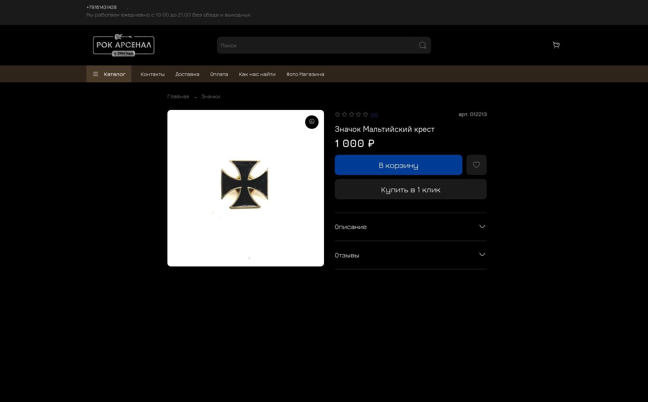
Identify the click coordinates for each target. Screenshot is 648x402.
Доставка (187, 74)
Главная (178, 96)
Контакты (153, 74)
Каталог (115, 74)
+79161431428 (101, 7)
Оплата (219, 74)
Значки (210, 96)
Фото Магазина (305, 74)
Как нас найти (257, 74)
